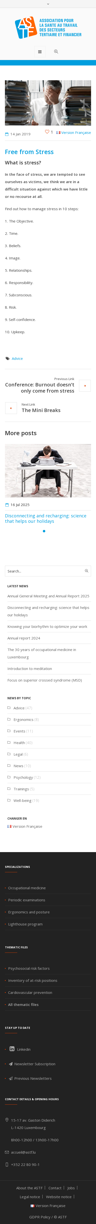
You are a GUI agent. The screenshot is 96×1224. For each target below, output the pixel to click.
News (18, 765)
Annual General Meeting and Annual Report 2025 (48, 595)
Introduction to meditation (29, 668)
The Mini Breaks (41, 410)
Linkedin (23, 1049)
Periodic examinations (26, 899)
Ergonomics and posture (29, 911)
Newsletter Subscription (34, 1063)
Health (19, 742)
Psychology (23, 777)
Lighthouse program (25, 924)
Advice (17, 358)
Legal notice (30, 1196)
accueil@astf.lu (23, 1152)
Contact (55, 1187)
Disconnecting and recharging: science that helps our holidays (45, 518)
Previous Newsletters (32, 1078)
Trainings (21, 788)
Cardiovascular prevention (30, 992)
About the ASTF (29, 1187)
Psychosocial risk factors (29, 968)
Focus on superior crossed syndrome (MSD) (44, 680)
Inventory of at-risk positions (32, 980)
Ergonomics (23, 719)
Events (19, 731)
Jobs (71, 1187)
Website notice (59, 1196)
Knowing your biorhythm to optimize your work (47, 626)
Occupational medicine (27, 887)
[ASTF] (48, 27)
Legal (18, 754)
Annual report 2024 (23, 638)
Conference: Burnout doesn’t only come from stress (39, 387)
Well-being (23, 800)
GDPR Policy (39, 1216)
